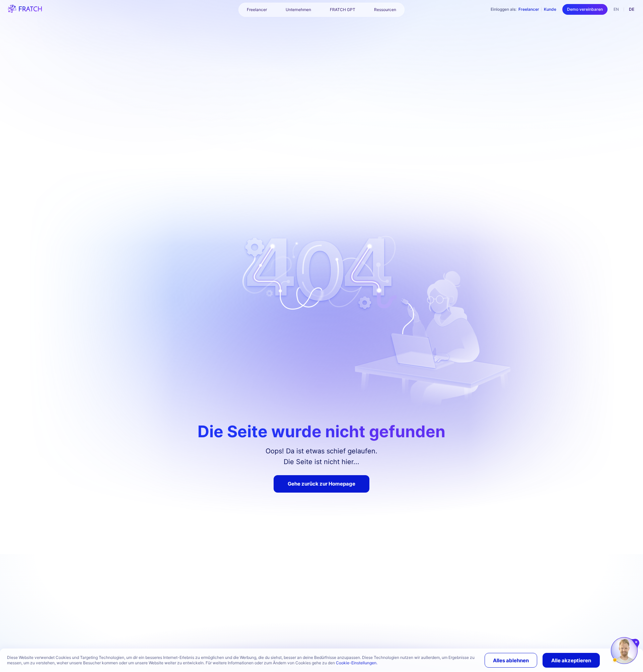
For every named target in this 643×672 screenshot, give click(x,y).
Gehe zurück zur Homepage (321, 484)
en (616, 9)
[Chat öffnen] (624, 650)
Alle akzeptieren (571, 660)
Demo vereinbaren (585, 9)
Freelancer (528, 9)
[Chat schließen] (636, 642)
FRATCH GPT (342, 9)
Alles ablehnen (511, 660)
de (631, 9)
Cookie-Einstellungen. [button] (356, 662)
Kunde (550, 9)
